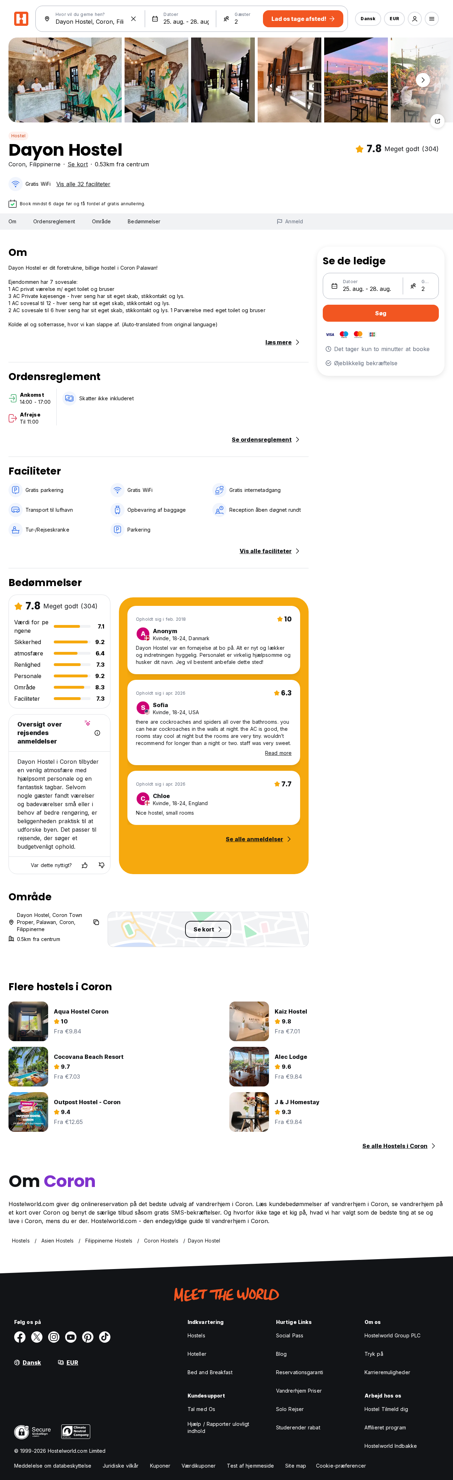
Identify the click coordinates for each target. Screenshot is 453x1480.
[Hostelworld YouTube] (70, 1337)
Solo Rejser (290, 1409)
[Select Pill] (415, 19)
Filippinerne (45, 164)
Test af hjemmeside (250, 1466)
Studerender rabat (298, 1427)
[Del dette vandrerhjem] (437, 121)
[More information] (97, 733)
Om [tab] (12, 221)
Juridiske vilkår (121, 1466)
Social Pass (289, 1335)
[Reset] (133, 18)
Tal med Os (201, 1409)
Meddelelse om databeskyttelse (52, 1466)
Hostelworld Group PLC (392, 1335)
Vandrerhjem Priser (299, 1391)
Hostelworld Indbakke (391, 1446)
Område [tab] (101, 221)
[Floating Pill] (423, 80)
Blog (281, 1354)
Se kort (78, 164)
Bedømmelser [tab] (144, 221)
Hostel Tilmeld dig (386, 1409)
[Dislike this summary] (101, 865)
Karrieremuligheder (387, 1372)
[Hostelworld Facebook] (19, 1337)
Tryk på (374, 1354)
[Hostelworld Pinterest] (87, 1337)
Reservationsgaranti (299, 1372)
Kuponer (160, 1466)
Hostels (196, 1335)
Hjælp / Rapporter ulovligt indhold (219, 1427)
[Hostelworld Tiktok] (104, 1337)
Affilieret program (385, 1427)
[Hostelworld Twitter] (36, 1337)
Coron (16, 164)
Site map (295, 1466)
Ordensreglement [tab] (54, 221)
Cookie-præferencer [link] (341, 1466)
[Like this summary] (85, 865)
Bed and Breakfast (210, 1372)
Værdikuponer (199, 1466)
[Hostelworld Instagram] (53, 1337)
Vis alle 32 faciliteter (83, 184)
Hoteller (197, 1354)
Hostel (18, 135)
